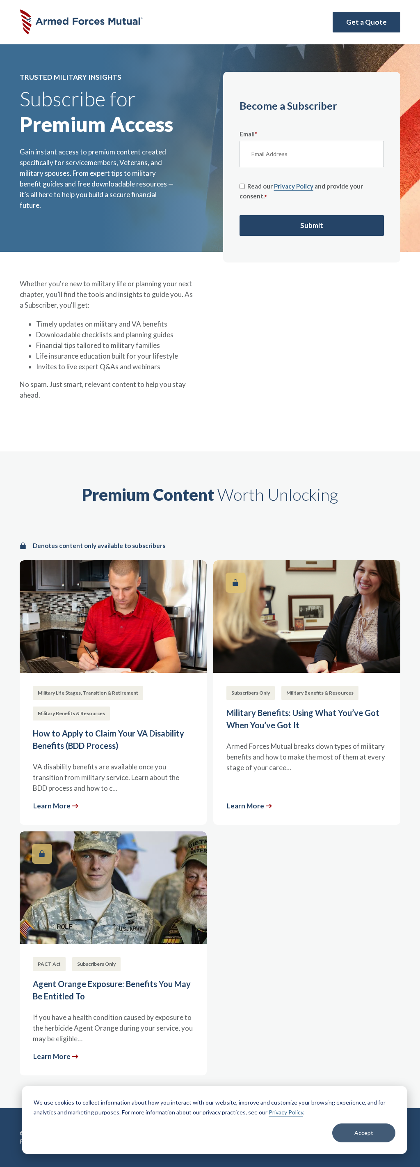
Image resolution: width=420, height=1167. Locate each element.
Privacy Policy (286, 1112)
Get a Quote (366, 22)
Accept (363, 1132)
